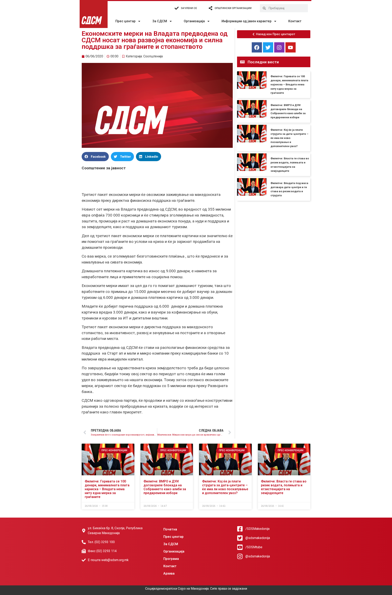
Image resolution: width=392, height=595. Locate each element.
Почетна (170, 529)
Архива (169, 573)
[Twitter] (268, 47)
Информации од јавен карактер (247, 21)
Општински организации (233, 8)
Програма (171, 559)
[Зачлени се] (177, 8)
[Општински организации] (210, 8)
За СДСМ (159, 21)
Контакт (295, 21)
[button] (95, 156)
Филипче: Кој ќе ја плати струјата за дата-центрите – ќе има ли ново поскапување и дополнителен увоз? (289, 138)
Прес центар (125, 21)
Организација (194, 21)
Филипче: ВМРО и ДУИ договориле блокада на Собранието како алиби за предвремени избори (165, 487)
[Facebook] (257, 47)
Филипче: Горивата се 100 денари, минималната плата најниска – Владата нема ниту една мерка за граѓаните (289, 84)
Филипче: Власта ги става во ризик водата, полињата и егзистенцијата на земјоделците (283, 487)
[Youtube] (290, 47)
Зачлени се (189, 8)
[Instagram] (279, 47)
